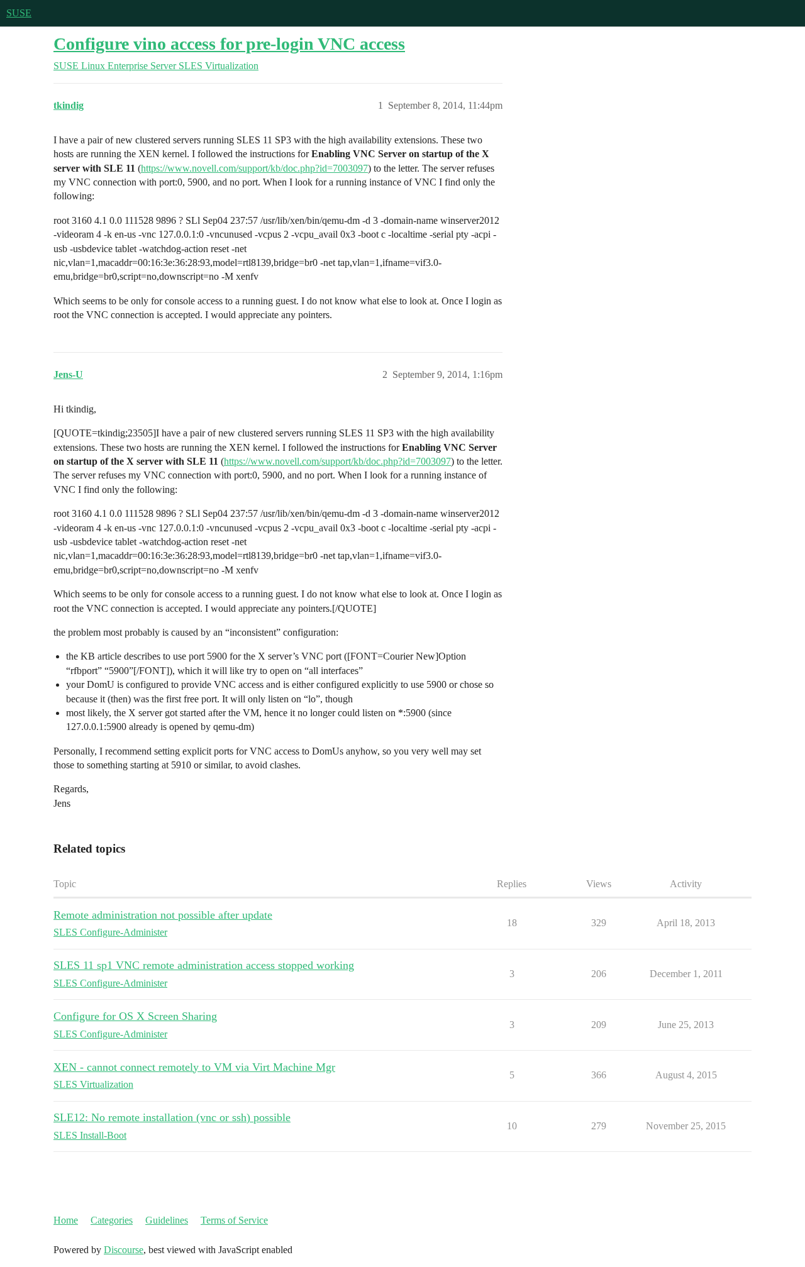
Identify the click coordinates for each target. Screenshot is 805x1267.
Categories (112, 1220)
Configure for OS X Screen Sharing (135, 1016)
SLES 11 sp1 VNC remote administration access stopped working (203, 965)
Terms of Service (234, 1220)
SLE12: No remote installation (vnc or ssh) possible (172, 1117)
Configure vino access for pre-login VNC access (229, 43)
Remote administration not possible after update (162, 915)
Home (65, 1220)
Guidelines (166, 1220)
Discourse (123, 1249)
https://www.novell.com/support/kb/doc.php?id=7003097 (254, 168)
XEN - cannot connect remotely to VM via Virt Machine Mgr (194, 1067)
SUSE (18, 13)
